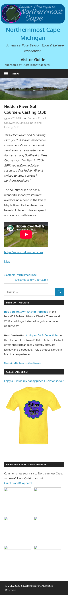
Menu (15, 73)
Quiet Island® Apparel (18, 483)
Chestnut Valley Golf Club (30, 279)
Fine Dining (35, 122)
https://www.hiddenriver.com (23, 252)
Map (7, 261)
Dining (23, 122)
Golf (16, 127)
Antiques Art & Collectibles (42, 335)
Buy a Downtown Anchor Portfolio (26, 311)
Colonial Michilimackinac (21, 275)
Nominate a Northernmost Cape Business (22, 363)
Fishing (8, 127)
